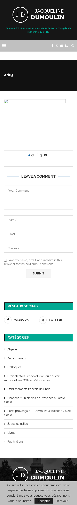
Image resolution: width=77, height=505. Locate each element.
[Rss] (66, 46)
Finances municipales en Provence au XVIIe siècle (34, 400)
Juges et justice (17, 423)
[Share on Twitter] (41, 155)
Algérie (12, 349)
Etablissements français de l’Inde (28, 389)
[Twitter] (56, 46)
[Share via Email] (45, 155)
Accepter (44, 501)
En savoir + (62, 500)
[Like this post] (32, 155)
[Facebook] (52, 46)
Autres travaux (16, 358)
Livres (11, 432)
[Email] (61, 46)
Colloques (14, 367)
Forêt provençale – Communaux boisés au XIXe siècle (37, 413)
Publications (15, 441)
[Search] (73, 46)
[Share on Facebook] (37, 155)
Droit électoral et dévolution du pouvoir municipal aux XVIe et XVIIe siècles (32, 378)
